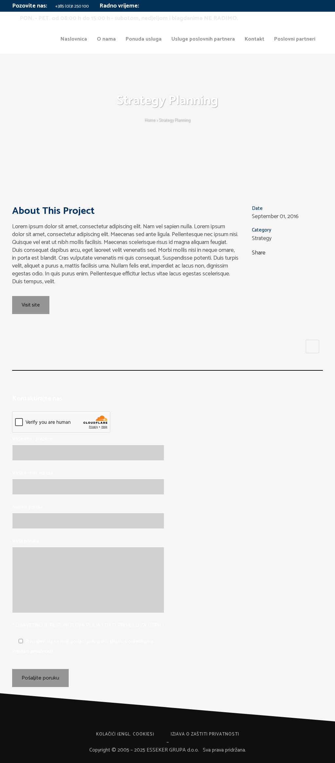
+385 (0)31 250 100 (71, 6)
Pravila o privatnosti (32, 651)
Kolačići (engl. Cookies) (125, 734)
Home (150, 120)
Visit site (31, 305)
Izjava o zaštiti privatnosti (205, 734)
